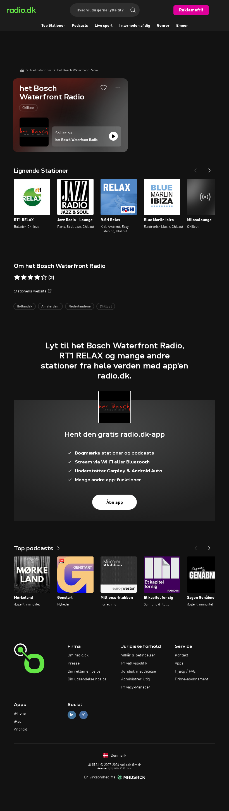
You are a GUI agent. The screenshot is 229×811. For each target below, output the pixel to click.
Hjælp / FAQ (185, 671)
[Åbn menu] (219, 10)
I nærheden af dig (134, 26)
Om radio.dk (78, 655)
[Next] (209, 168)
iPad (18, 722)
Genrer (163, 26)
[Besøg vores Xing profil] (83, 715)
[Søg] (133, 10)
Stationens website (30, 291)
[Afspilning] (113, 136)
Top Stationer (53, 26)
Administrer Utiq (135, 679)
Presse (74, 663)
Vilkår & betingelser (138, 655)
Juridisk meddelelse (138, 671)
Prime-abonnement (191, 679)
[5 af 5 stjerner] (43, 277)
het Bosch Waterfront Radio (76, 140)
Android (20, 729)
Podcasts (80, 26)
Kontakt (181, 655)
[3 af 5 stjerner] (30, 277)
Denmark (117, 756)
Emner (182, 26)
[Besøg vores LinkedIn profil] (72, 715)
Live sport (104, 26)
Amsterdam (50, 306)
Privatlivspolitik (134, 663)
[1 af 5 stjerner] (17, 277)
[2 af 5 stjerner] (23, 277)
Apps (179, 663)
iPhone (20, 713)
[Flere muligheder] (118, 87)
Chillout (28, 108)
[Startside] (22, 70)
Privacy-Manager (135, 687)
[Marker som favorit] (103, 87)
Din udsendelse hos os (87, 679)
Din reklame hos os (84, 671)
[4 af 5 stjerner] (37, 277)
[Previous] (195, 168)
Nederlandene (79, 306)
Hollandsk (24, 306)
